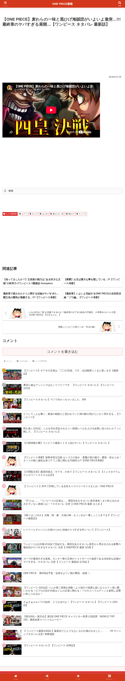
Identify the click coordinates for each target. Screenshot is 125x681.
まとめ (45, 214)
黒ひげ (71, 214)
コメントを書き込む (62, 352)
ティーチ (82, 214)
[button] (115, 498)
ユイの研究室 (11, 214)
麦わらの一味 (58, 214)
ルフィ (24, 214)
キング (34, 214)
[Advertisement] (62, 50)
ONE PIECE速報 (62, 3)
